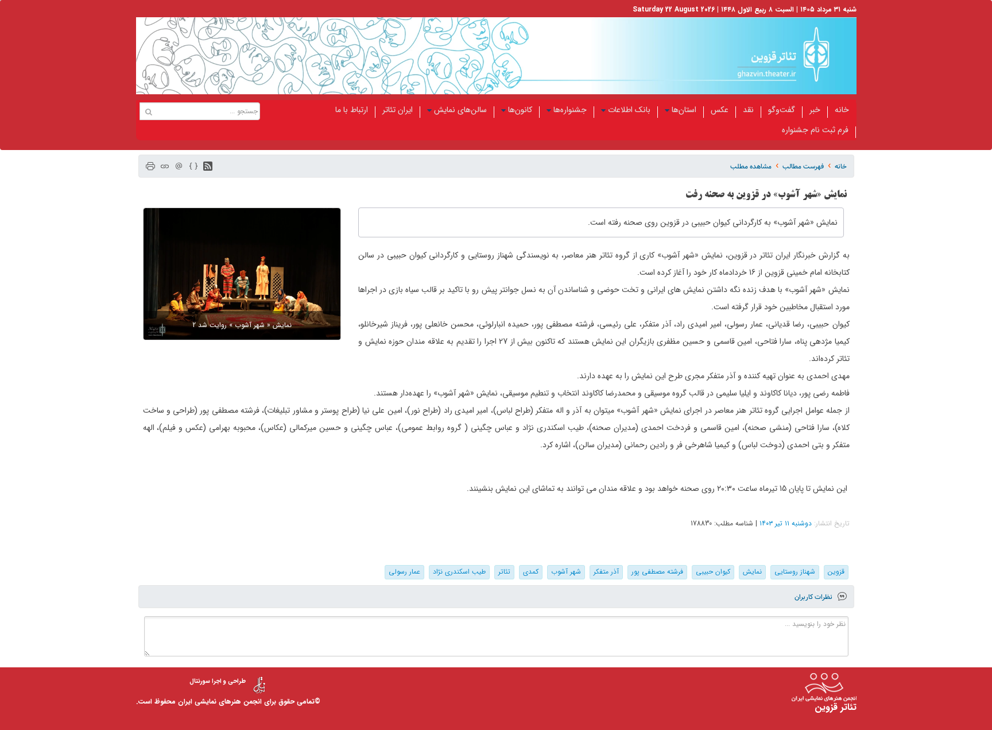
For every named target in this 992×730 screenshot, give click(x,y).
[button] (208, 166)
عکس (719, 109)
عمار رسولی (404, 571)
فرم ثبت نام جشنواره (815, 130)
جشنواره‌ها (570, 109)
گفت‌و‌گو (781, 109)
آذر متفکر (606, 571)
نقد (748, 109)
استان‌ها (684, 109)
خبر (814, 109)
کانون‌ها (520, 109)
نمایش (752, 571)
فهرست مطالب (803, 166)
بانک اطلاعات (629, 109)
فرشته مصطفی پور (657, 571)
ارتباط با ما (351, 109)
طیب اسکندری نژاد (459, 571)
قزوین (836, 571)
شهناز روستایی (794, 571)
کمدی (530, 571)
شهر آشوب (566, 571)
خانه (842, 109)
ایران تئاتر (397, 109)
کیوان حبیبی (713, 571)
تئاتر (504, 571)
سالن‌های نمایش (460, 109)
